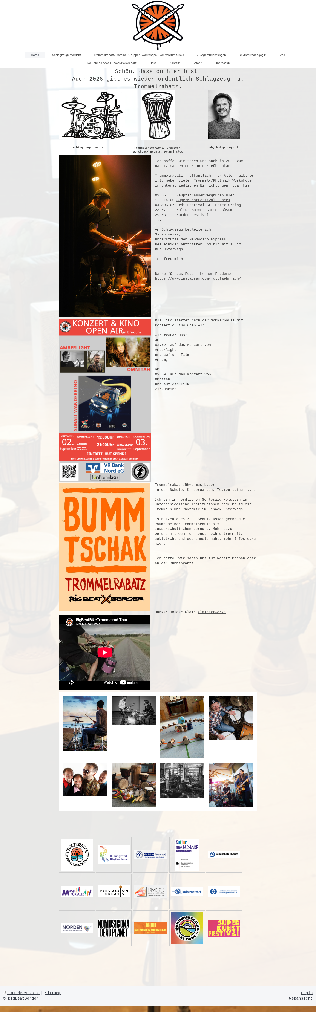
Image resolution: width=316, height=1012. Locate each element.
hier (159, 544)
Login (307, 993)
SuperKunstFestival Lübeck (203, 200)
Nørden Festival (192, 215)
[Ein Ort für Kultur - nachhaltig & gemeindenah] (77, 855)
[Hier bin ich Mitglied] (114, 891)
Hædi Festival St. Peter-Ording (208, 205)
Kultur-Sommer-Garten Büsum (204, 210)
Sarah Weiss (167, 234)
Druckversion (23, 993)
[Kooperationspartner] (150, 854)
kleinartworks (212, 612)
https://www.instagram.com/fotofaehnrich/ (198, 279)
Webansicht (301, 998)
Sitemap (53, 993)
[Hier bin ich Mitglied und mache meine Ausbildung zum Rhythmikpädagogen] (114, 854)
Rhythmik (191, 509)
